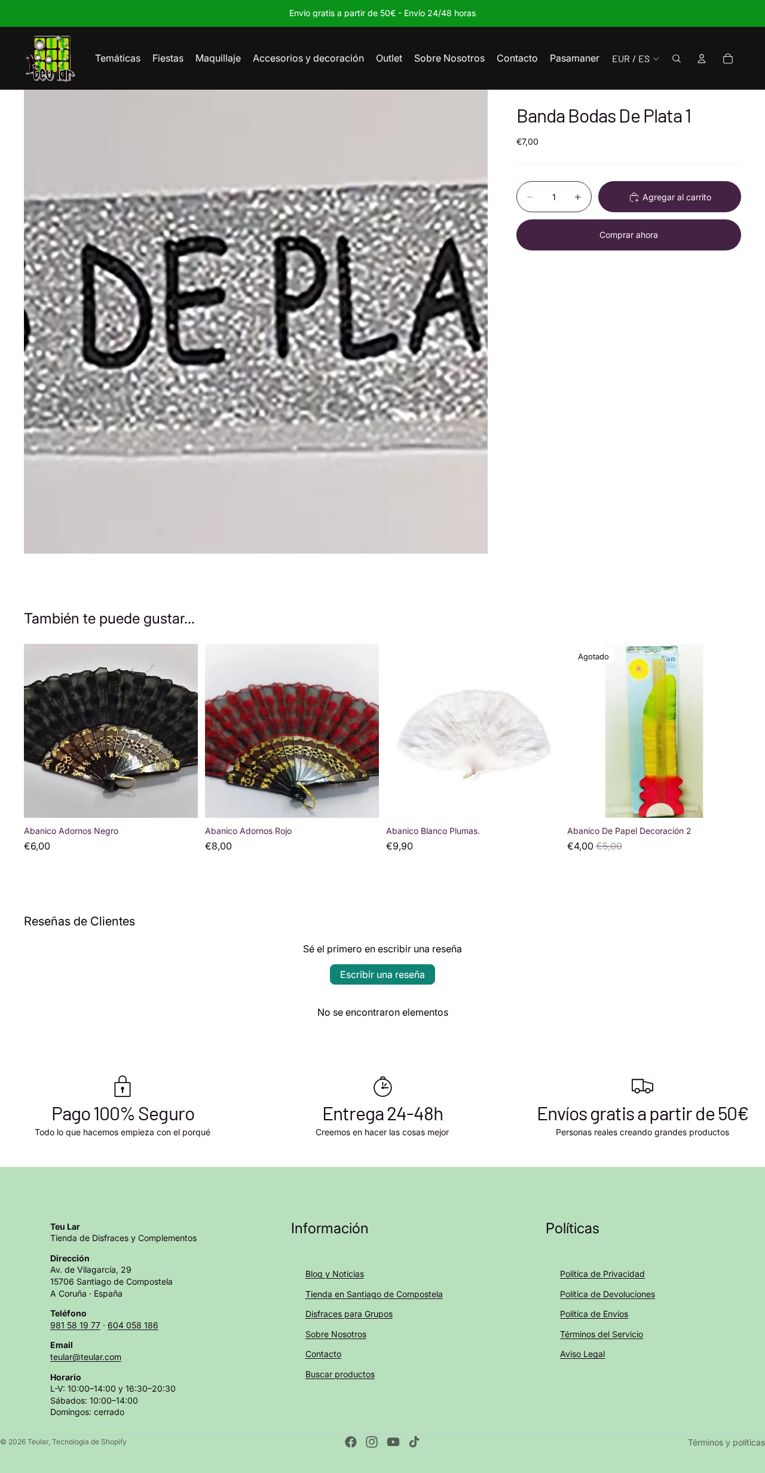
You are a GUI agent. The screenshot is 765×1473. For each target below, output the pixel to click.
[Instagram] (372, 1442)
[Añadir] (179, 799)
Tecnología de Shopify (89, 1441)
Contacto (323, 1354)
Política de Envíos (594, 1314)
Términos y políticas (726, 1442)
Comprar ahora (628, 235)
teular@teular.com (85, 1357)
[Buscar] (676, 58)
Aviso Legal (582, 1354)
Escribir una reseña (382, 974)
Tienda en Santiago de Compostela (374, 1294)
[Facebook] (351, 1442)
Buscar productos (340, 1374)
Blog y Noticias (334, 1274)
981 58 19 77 (75, 1325)
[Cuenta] (701, 58)
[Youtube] (393, 1442)
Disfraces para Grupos (349, 1314)
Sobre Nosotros (335, 1334)
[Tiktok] (414, 1442)
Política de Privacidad (602, 1274)
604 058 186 (133, 1325)
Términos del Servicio (601, 1334)
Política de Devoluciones (607, 1294)
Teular (37, 1441)
